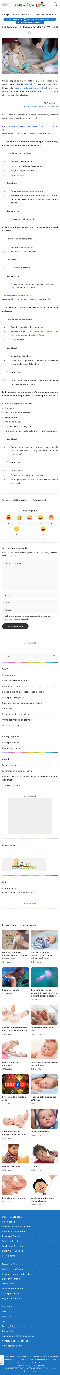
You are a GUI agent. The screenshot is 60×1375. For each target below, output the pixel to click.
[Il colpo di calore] (15, 977)
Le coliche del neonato (13, 1198)
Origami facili (9, 888)
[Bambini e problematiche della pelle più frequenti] (15, 1015)
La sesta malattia (40, 1131)
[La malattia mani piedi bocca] (44, 1015)
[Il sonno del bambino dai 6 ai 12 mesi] (44, 1084)
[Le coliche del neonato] (15, 1185)
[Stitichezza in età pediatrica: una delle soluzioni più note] (44, 939)
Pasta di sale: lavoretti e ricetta (18, 892)
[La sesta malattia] (44, 1119)
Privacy (1, 1361)
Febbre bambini (21, 500)
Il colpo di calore (10, 990)
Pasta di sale (9, 845)
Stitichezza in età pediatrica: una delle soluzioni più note (41, 955)
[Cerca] (55, 4)
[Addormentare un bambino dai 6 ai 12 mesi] (15, 1119)
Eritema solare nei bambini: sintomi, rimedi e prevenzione (15, 955)
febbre (27, 84)
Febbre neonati (39, 500)
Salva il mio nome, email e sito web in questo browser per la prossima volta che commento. (28, 617)
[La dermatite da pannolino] (15, 1049)
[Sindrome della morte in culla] (15, 1084)
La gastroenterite (11, 1166)
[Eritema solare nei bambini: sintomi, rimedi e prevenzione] (15, 939)
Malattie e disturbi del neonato (40, 19)
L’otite (34, 1166)
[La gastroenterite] (15, 1153)
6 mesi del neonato (14, 19)
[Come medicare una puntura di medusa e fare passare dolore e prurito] (44, 977)
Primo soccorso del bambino (30, 22)
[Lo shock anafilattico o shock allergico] (44, 1185)
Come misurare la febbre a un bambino (40, 106)
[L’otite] (44, 1153)
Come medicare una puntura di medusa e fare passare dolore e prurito (44, 993)
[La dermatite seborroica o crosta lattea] (44, 1049)
